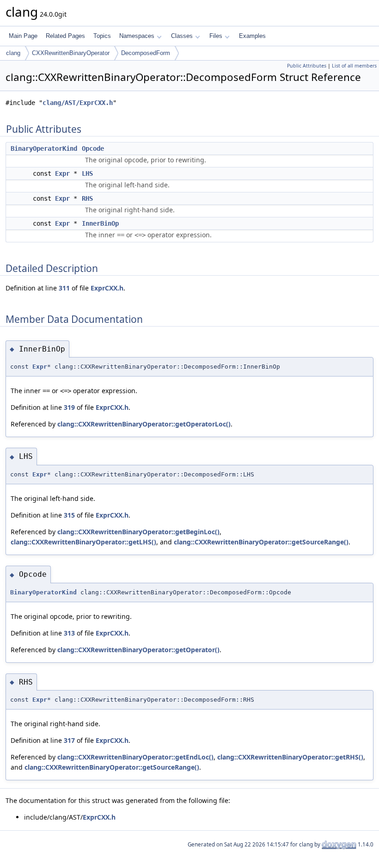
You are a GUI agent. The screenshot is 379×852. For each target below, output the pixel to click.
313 (69, 633)
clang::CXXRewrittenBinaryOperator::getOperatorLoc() (144, 424)
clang (13, 52)
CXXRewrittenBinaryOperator (71, 52)
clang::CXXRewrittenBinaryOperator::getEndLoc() (135, 757)
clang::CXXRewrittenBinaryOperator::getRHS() (290, 757)
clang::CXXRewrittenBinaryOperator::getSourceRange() (261, 541)
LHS (87, 173)
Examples (252, 35)
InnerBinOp (100, 223)
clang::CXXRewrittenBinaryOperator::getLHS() (83, 541)
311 (64, 288)
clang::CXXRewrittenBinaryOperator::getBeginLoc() (138, 531)
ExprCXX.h (107, 288)
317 (69, 740)
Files (215, 35)
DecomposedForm (145, 52)
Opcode (93, 148)
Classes (182, 35)
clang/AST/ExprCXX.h (78, 102)
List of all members (354, 65)
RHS (87, 198)
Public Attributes (306, 65)
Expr (62, 173)
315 (69, 515)
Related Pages (65, 35)
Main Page (23, 35)
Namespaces (136, 35)
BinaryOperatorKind (44, 148)
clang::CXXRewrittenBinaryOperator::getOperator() (138, 649)
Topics (102, 35)
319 (69, 407)
